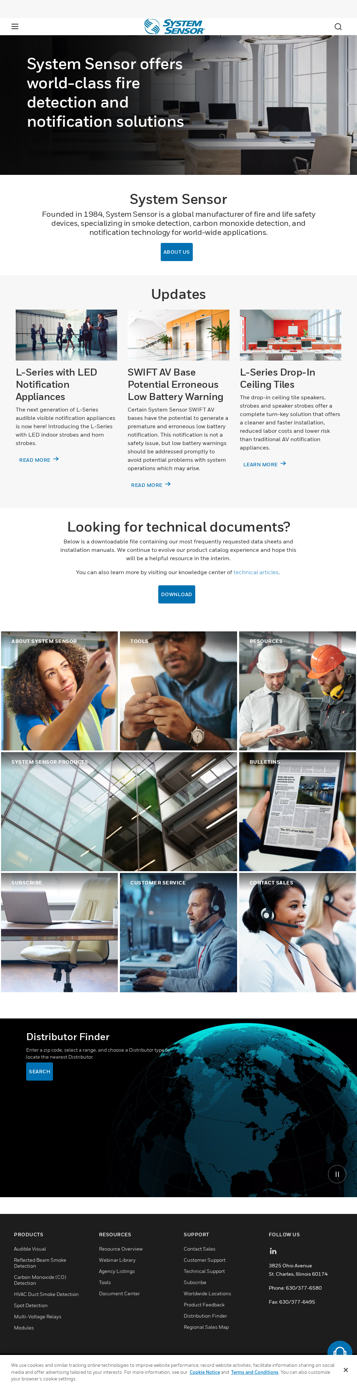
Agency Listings (117, 1271)
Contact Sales (199, 1249)
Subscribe (195, 1282)
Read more (35, 460)
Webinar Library (117, 1260)
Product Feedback (204, 1304)
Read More (147, 485)
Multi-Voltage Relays (37, 1316)
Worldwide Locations (207, 1293)
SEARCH (39, 1071)
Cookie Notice (205, 1372)
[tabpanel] (178, 1107)
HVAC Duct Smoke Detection (46, 1294)
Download (176, 594)
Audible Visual (30, 1249)
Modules (24, 1328)
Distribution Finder (205, 1316)
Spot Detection (31, 1305)
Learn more (261, 464)
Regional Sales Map (206, 1327)
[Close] (346, 1370)
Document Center (119, 1293)
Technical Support (204, 1271)
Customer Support (205, 1260)
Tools (105, 1282)
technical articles (256, 572)
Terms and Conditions (255, 1372)
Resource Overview (121, 1249)
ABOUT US (177, 252)
